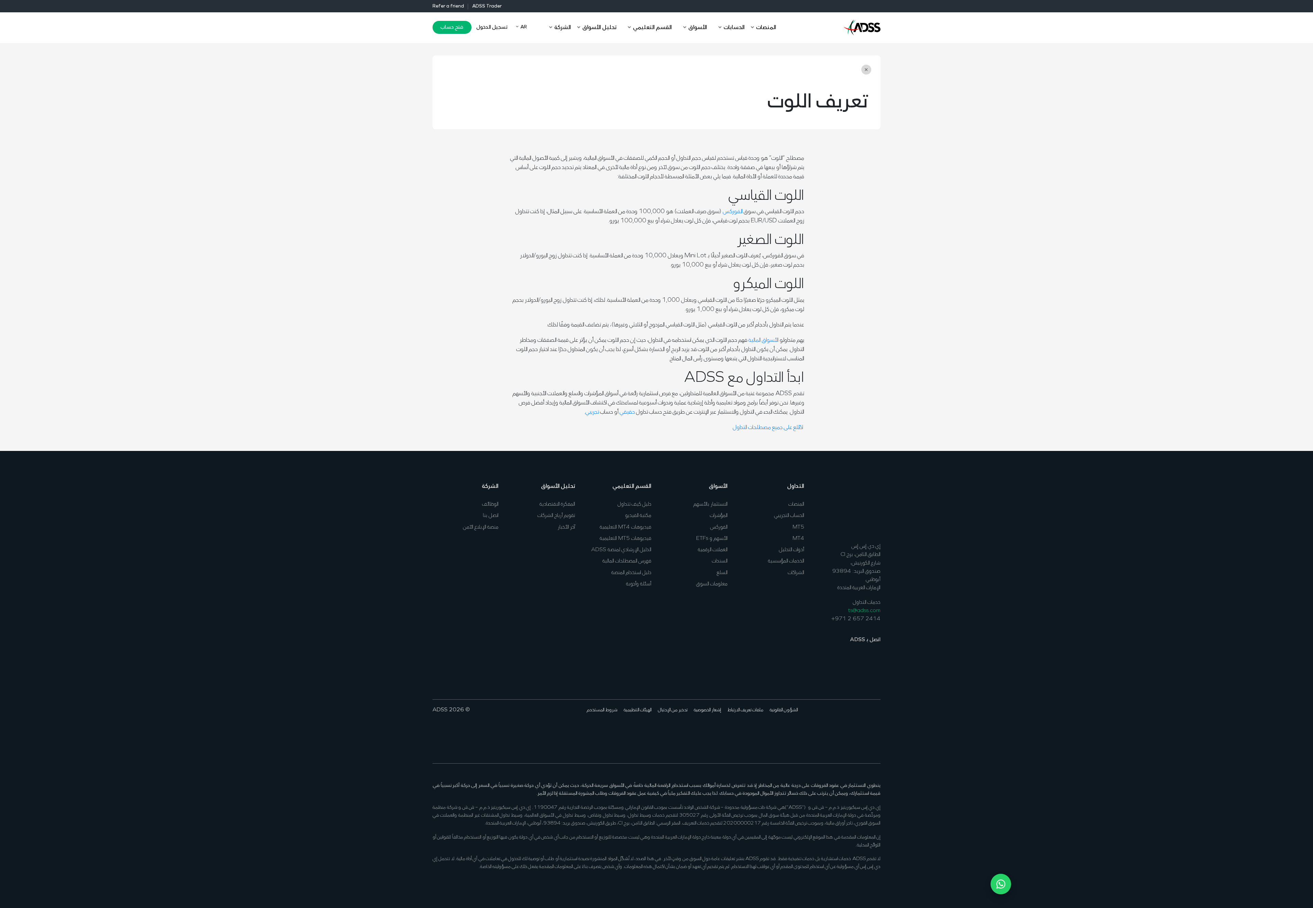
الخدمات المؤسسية (786, 561)
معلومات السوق (712, 584)
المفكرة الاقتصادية (557, 504)
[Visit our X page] (865, 731)
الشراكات (796, 572)
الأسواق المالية (763, 340)
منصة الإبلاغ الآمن (481, 527)
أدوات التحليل (791, 550)
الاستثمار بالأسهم (710, 504)
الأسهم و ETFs (712, 538)
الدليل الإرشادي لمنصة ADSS (621, 550)
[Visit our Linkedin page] (854, 731)
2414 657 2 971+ (855, 619)
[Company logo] (862, 27)
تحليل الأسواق (558, 486)
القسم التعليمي (631, 486)
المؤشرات (719, 515)
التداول (795, 486)
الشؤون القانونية (784, 710)
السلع (722, 572)
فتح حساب (451, 27)
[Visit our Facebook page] (875, 731)
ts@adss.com (864, 610)
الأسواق (718, 486)
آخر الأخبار (566, 527)
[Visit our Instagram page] (833, 731)
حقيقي (627, 412)
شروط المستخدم (602, 710)
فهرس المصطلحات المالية (626, 561)
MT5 (798, 527)
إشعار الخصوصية (707, 710)
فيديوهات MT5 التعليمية (625, 538)
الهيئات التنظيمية (638, 710)
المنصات (796, 504)
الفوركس (733, 212)
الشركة (490, 486)
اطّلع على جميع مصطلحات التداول (768, 428)
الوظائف (490, 504)
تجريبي (592, 412)
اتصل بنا (491, 515)
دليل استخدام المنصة (631, 572)
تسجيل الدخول (491, 27)
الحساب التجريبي (789, 515)
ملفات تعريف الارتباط (745, 710)
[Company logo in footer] (862, 506)
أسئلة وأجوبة (638, 584)
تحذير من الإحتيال (673, 710)
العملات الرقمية (713, 550)
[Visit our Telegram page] (822, 731)
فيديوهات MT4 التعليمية (625, 527)
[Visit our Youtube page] (844, 731)
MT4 (798, 538)
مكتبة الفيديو (638, 515)
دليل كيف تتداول (634, 504)
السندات (720, 561)
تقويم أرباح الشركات (556, 515)
